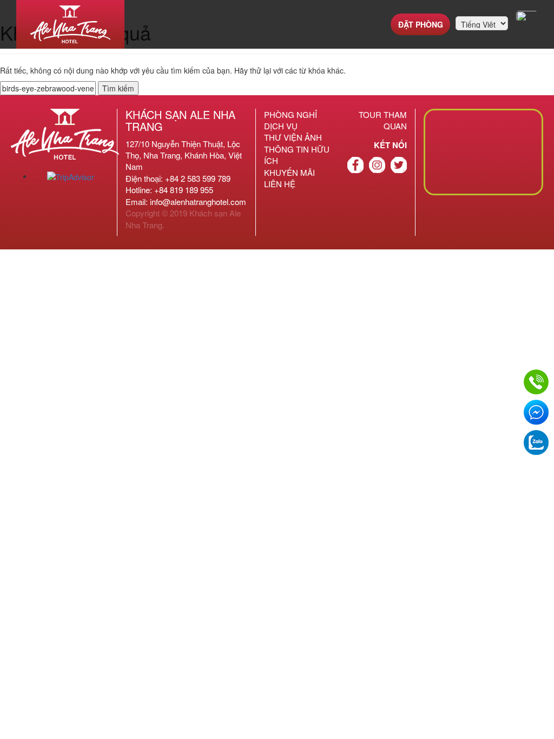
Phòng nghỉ (290, 114)
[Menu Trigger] (527, 16)
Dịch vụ (281, 125)
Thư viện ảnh (293, 137)
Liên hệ (279, 183)
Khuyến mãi (289, 172)
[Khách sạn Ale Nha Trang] (70, 24)
